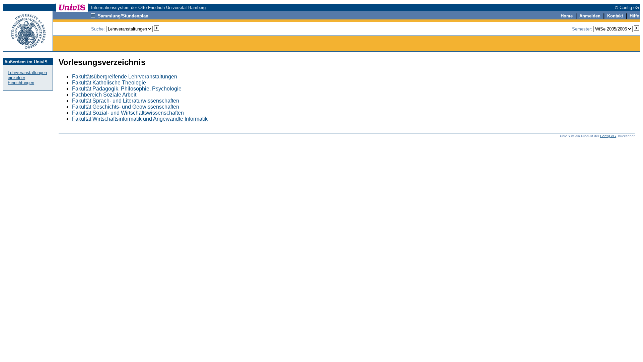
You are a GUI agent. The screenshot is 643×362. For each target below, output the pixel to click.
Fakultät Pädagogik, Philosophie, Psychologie (127, 89)
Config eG (608, 136)
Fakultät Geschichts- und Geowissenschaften (125, 107)
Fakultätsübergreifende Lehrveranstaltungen (124, 76)
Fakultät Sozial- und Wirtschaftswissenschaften (128, 113)
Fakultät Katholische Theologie (109, 82)
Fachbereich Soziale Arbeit (104, 95)
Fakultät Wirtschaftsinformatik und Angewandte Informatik (140, 119)
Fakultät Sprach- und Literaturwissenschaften (125, 101)
